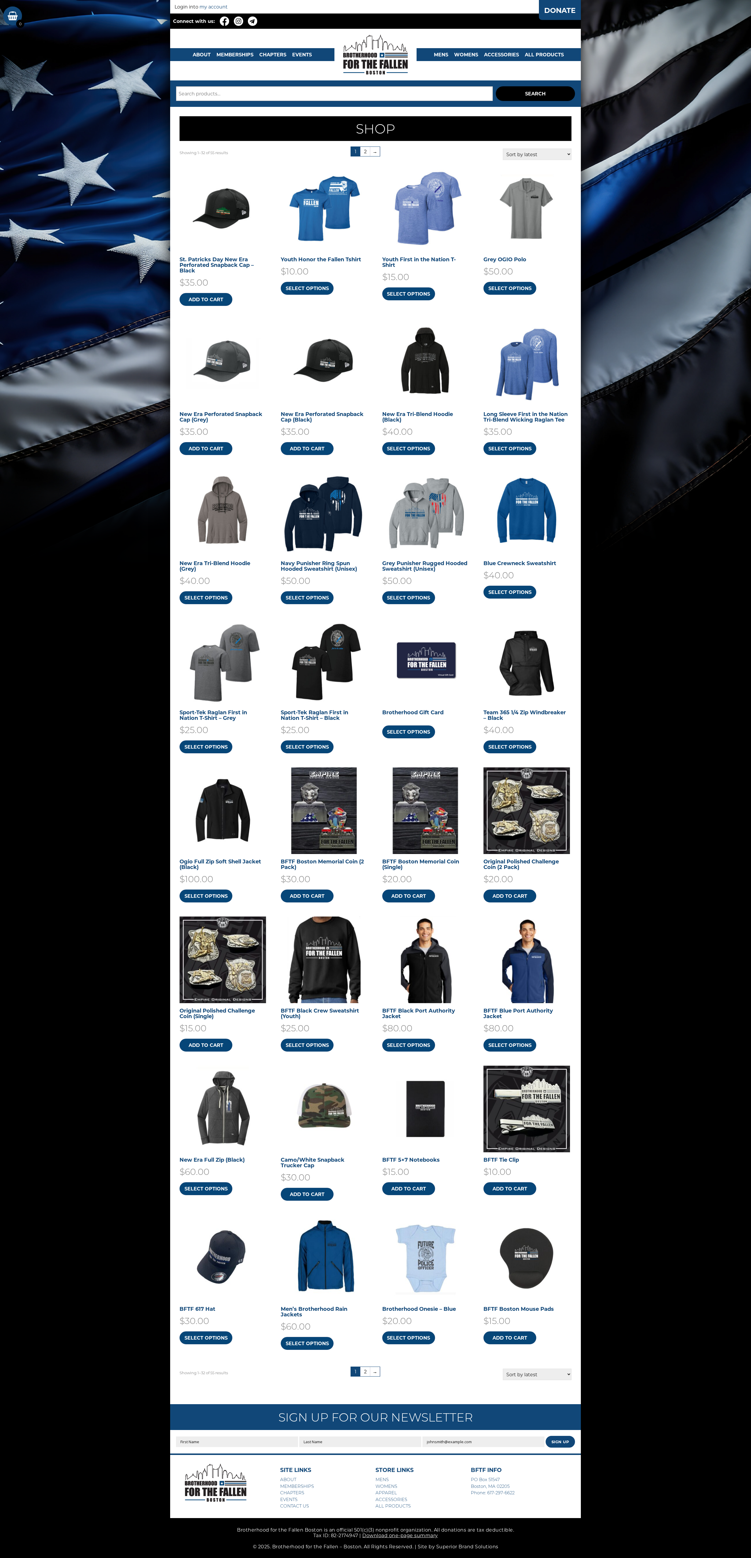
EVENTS (302, 54)
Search (535, 93)
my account (213, 7)
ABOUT (202, 54)
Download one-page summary (400, 1535)
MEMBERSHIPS (234, 54)
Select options (307, 288)
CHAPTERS (272, 54)
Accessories (501, 54)
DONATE (560, 10)
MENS (441, 54)
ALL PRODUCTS (544, 54)
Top (737, 1544)
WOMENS (466, 54)
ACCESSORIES (391, 1499)
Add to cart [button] (206, 299)
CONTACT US (294, 1506)
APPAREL (386, 1492)
